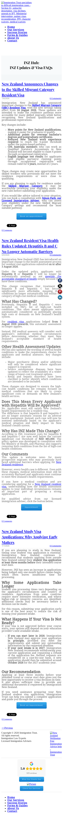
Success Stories (17, 32)
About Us (13, 38)
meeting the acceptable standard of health (31, 277)
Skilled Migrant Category (25, 186)
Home (11, 27)
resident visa (16, 322)
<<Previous (7, 728)
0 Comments (55, 98)
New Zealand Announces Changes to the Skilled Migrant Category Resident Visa (30, 89)
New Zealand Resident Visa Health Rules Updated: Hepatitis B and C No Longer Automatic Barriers (30, 246)
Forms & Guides (17, 35)
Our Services (15, 30)
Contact (12, 41)
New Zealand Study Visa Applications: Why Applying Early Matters (29, 537)
